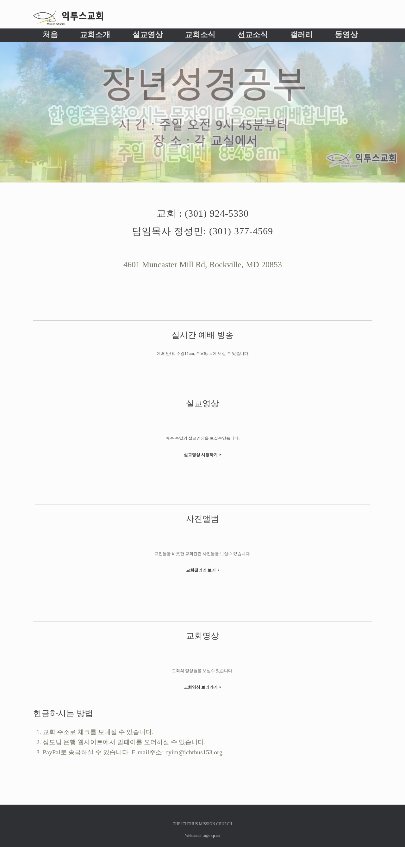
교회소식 (200, 34)
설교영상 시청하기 (201, 454)
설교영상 (148, 34)
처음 (50, 34)
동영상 (346, 34)
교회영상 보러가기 (201, 687)
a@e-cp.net (211, 836)
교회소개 (95, 34)
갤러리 (301, 34)
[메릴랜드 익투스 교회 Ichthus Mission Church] (68, 16)
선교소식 (253, 34)
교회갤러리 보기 (201, 570)
